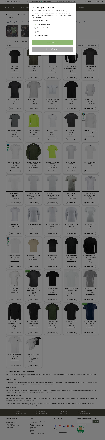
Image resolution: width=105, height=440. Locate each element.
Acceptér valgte (52, 49)
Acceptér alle (52, 43)
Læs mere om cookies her (40, 20)
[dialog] (52, 220)
